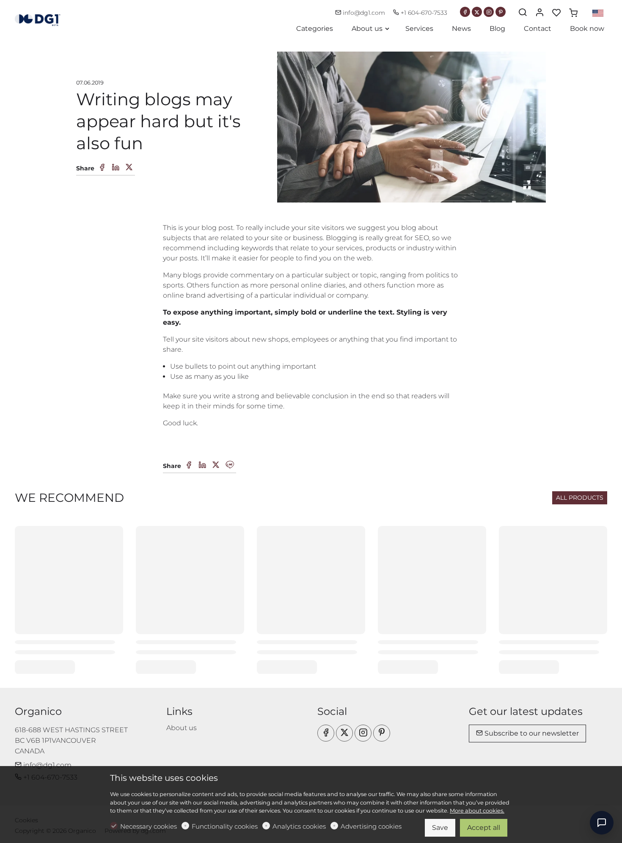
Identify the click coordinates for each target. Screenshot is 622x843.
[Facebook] (465, 12)
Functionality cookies (225, 826)
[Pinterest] (500, 12)
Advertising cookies (371, 826)
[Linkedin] (115, 167)
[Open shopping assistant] (602, 823)
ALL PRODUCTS (579, 497)
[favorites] (556, 13)
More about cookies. (477, 810)
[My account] (539, 13)
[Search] (522, 13)
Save (440, 828)
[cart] (573, 13)
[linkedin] (202, 465)
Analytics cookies (299, 826)
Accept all (483, 828)
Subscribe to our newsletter (531, 733)
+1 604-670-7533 (423, 12)
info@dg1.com (364, 12)
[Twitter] (477, 12)
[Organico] (51, 18)
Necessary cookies (148, 826)
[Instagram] (489, 12)
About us (181, 728)
